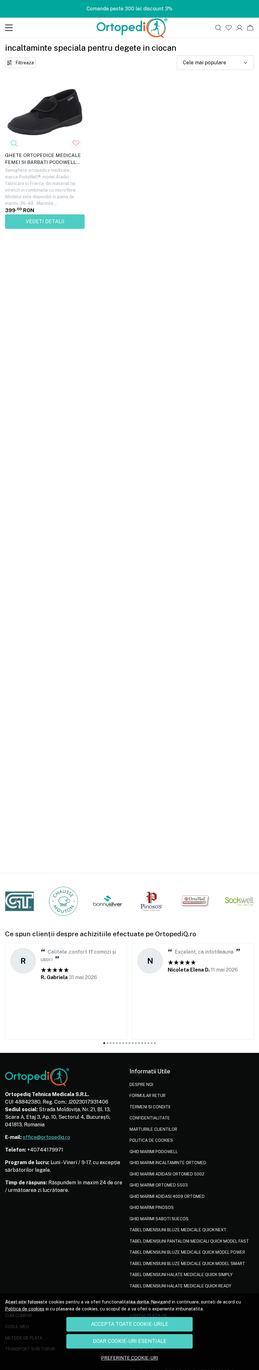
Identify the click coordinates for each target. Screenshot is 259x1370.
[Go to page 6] (120, 1043)
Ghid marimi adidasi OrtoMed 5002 (167, 1174)
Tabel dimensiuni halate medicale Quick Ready (180, 1286)
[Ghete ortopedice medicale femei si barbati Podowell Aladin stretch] (45, 112)
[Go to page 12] (139, 1043)
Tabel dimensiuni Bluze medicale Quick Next (178, 1230)
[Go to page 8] (126, 1043)
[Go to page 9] (129, 1043)
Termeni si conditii (150, 1107)
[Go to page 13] (142, 1043)
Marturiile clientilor (153, 1129)
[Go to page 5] (117, 1043)
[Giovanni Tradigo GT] (19, 913)
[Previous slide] (17, 901)
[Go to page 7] (123, 1043)
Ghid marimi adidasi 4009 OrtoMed (167, 1196)
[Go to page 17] (155, 1043)
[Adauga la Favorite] (76, 143)
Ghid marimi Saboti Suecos (159, 1218)
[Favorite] (228, 28)
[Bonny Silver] (107, 913)
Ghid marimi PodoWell (154, 1151)
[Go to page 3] (110, 1043)
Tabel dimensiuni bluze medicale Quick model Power (187, 1252)
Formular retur (148, 1095)
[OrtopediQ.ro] (132, 28)
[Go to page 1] (104, 1043)
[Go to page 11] (136, 1043)
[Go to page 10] (133, 1043)
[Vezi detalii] (14, 143)
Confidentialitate (150, 1118)
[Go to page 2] (107, 1043)
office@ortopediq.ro (46, 1137)
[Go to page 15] (148, 1043)
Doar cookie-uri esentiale (129, 1341)
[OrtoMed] (195, 913)
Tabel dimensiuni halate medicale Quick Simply (181, 1274)
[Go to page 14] (145, 1043)
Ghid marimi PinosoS (152, 1207)
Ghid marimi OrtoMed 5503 (159, 1185)
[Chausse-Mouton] (63, 913)
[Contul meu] (239, 28)
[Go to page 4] (114, 1043)
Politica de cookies (24, 1308)
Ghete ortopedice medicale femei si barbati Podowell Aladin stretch (43, 160)
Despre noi (141, 1084)
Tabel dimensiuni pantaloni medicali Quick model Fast (189, 1241)
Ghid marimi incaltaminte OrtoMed (168, 1162)
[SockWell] (239, 913)
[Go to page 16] (152, 1043)
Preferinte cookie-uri (129, 1358)
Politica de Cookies (151, 1140)
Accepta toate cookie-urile (129, 1324)
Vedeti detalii (45, 221)
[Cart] (250, 28)
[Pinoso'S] (151, 913)
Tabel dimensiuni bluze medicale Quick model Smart (187, 1263)
